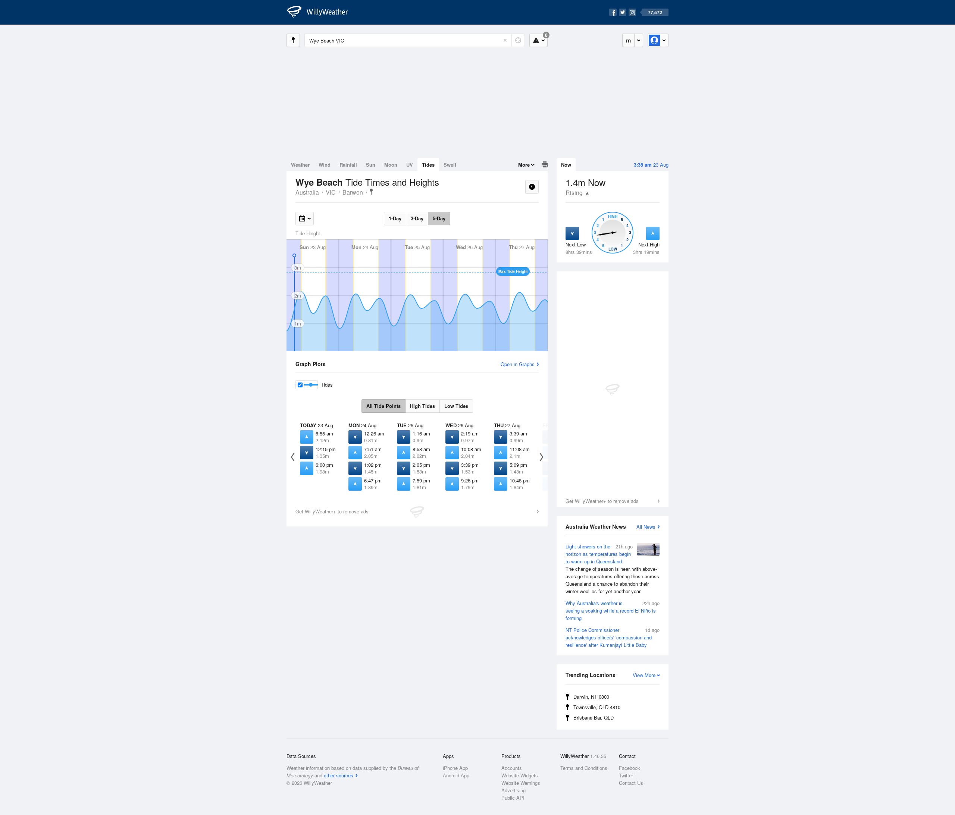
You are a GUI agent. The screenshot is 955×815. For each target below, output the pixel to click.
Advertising (513, 790)
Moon (390, 164)
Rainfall (348, 164)
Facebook (629, 767)
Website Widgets (519, 775)
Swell (450, 164)
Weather (300, 164)
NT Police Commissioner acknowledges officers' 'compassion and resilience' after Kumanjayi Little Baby (613, 637)
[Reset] (505, 40)
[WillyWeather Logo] (321, 12)
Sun (370, 164)
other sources (338, 775)
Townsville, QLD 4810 (596, 707)
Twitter (626, 775)
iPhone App (455, 767)
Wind (325, 164)
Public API (513, 797)
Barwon (352, 192)
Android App (456, 775)
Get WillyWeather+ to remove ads (602, 500)
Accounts (511, 767)
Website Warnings (520, 782)
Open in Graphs (518, 364)
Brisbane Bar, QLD (593, 717)
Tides (428, 164)
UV (409, 164)
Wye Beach (371, 192)
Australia (307, 192)
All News (645, 526)
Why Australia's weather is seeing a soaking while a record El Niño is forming (613, 611)
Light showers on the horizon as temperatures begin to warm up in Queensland (612, 569)
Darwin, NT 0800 (591, 696)
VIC (331, 192)
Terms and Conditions (583, 767)
